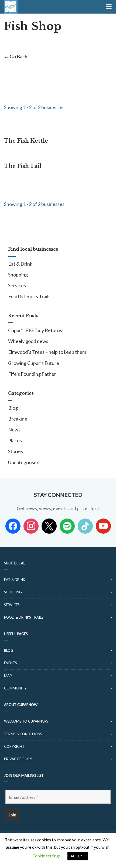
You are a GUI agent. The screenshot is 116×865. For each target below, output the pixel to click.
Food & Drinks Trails (29, 296)
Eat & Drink (20, 264)
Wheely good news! (29, 341)
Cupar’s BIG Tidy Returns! (36, 330)
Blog (13, 408)
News (14, 429)
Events (10, 663)
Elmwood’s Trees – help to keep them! (48, 352)
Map (8, 675)
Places (15, 440)
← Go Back (15, 56)
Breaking (17, 419)
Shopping (18, 275)
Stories (15, 451)
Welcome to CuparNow (26, 721)
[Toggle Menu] (108, 7)
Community (15, 688)
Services (17, 285)
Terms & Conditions (23, 734)
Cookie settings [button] (46, 855)
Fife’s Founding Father (32, 374)
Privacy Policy (18, 759)
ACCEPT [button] (77, 856)
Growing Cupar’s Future (33, 363)
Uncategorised (23, 462)
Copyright (14, 746)
